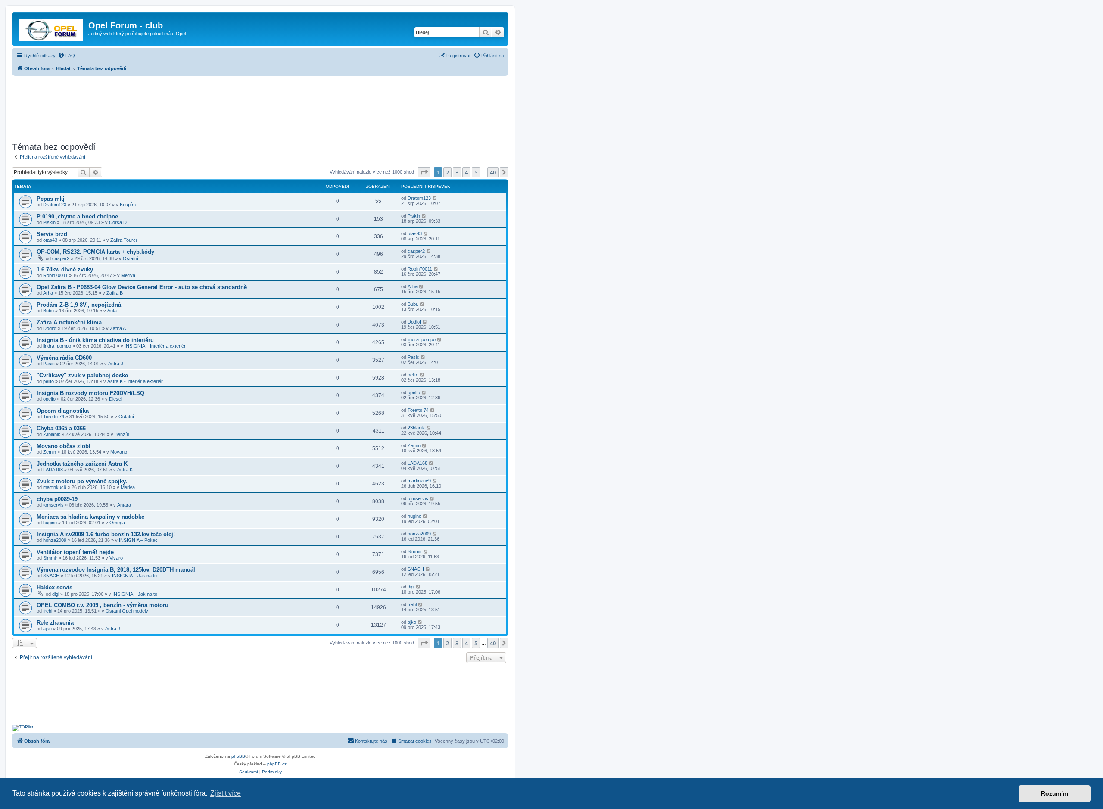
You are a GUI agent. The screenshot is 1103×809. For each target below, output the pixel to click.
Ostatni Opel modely (127, 610)
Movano (118, 451)
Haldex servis (54, 587)
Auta (112, 310)
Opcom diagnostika (63, 411)
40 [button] (493, 172)
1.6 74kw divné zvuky (65, 269)
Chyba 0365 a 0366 (61, 428)
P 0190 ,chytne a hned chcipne (77, 216)
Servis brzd (52, 234)
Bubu (48, 310)
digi (55, 594)
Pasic (49, 363)
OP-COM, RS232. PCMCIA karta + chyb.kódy (95, 252)
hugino (50, 522)
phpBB (238, 756)
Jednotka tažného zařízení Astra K (82, 464)
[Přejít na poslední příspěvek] (435, 198)
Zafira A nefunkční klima (69, 322)
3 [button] (456, 172)
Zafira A (118, 328)
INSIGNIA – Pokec (138, 540)
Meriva (128, 275)
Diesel (115, 398)
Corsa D (118, 222)
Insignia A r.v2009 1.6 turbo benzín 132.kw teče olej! (106, 534)
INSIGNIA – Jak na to (134, 575)
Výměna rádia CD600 (64, 358)
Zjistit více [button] (225, 793)
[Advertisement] (260, 106)
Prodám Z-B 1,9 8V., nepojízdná (79, 305)
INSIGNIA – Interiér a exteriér (155, 345)
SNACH (51, 575)
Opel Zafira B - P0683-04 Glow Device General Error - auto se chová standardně (142, 287)
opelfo (49, 398)
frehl (47, 610)
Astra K (125, 469)
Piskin (49, 222)
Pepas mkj (51, 199)
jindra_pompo (57, 345)
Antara (124, 504)
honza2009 (54, 540)
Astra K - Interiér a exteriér (135, 381)
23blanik (51, 434)
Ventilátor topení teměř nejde (75, 552)
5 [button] (475, 172)
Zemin (49, 451)
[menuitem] (66, 55)
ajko (47, 628)
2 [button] (447, 172)
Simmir (50, 557)
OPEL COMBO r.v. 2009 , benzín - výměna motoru (102, 605)
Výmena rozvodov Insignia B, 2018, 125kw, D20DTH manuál (116, 569)
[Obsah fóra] (51, 28)
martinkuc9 (54, 487)
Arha (48, 293)
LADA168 (53, 469)
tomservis (53, 504)
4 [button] (466, 172)
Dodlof (49, 328)
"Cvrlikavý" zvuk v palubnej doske (82, 375)
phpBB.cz (277, 764)
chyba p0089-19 (57, 499)
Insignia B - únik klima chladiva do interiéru (95, 340)
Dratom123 (54, 204)
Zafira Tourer (123, 240)
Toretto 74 (53, 416)
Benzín (122, 434)
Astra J (115, 363)
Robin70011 (55, 275)
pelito (48, 381)
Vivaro (116, 557)
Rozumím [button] (1054, 793)
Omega (117, 522)
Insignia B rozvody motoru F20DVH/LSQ (90, 393)
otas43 (50, 240)
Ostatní (130, 258)
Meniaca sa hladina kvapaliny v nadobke (90, 516)
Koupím (128, 204)
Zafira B (114, 293)
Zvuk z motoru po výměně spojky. (82, 481)
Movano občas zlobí (63, 446)
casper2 (60, 258)
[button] (424, 172)
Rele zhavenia (55, 622)
